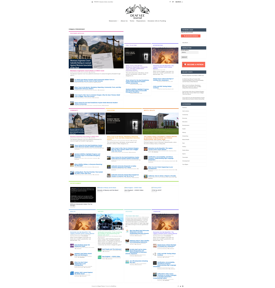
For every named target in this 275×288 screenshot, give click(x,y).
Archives (117, 250)
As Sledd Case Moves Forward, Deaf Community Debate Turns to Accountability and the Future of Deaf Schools (94, 80)
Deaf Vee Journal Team (163, 81)
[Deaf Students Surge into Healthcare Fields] (72, 245)
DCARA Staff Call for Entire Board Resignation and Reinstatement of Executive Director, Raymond (136, 251)
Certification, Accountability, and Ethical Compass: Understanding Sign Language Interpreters (160, 158)
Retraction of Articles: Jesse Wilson (106, 1)
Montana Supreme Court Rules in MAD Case (87, 71)
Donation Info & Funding (157, 21)
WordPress (113, 286)
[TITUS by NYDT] (164, 187)
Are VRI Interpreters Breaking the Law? (139, 261)
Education (95, 90)
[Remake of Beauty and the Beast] (110, 187)
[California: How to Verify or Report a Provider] (145, 176)
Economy (184, 118)
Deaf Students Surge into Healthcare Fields (82, 245)
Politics (184, 146)
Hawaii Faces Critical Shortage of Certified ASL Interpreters (163, 79)
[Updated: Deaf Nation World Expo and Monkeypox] (72, 254)
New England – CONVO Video (133, 190)
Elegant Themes (101, 286)
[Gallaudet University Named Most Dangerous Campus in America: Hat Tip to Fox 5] (109, 175)
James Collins (152, 177)
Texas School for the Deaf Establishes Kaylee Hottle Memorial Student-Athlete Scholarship (96, 103)
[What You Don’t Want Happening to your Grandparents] (145, 168)
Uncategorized (90, 82)
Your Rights (185, 164)
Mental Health (159, 140)
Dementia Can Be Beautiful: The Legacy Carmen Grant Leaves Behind (163, 67)
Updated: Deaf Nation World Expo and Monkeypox (83, 254)
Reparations (141, 21)
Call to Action (90, 90)
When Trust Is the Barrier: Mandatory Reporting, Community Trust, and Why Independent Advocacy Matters (97, 88)
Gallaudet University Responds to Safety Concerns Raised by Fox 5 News (123, 166)
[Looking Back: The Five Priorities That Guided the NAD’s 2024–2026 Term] (72, 173)
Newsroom (113, 21)
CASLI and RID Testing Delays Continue (162, 87)
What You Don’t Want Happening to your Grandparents (160, 167)
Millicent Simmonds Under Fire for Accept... (81, 204)
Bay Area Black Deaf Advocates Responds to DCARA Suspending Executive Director (139, 232)
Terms (132, 21)
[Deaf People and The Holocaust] (99, 250)
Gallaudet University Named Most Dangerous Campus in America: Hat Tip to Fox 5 (125, 175)
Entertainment (118, 257)
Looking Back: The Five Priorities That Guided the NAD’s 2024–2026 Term (88, 172)
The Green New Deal (132, 216)
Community (85, 72)
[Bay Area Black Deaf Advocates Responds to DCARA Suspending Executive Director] (127, 231)
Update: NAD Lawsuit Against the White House (83, 273)
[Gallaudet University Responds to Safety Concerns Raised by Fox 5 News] (109, 167)
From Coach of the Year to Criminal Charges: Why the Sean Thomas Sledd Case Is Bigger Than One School (97, 95)
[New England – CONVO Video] (137, 187)
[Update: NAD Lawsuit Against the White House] (72, 273)
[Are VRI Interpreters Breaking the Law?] (127, 261)
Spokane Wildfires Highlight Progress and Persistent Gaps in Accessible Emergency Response (137, 91)
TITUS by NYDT (156, 190)
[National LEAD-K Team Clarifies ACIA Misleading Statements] (127, 241)
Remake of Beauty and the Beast (107, 190)
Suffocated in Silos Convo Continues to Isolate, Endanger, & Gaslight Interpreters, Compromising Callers (165, 276)
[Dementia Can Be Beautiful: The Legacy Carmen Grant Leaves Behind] (165, 56)
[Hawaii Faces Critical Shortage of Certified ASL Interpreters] (155, 245)
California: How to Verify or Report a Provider (162, 176)
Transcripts (185, 157)
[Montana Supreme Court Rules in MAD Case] (96, 52)
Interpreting (171, 150)
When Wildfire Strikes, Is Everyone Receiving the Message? (88, 165)
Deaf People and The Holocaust (111, 249)
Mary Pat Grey (74, 72)
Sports (184, 153)
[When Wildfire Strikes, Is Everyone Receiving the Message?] (72, 165)
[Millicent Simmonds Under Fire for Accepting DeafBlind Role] (83, 194)
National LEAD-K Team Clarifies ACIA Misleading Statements (139, 241)
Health (167, 150)
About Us (124, 21)
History (120, 236)
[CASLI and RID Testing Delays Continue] (155, 254)
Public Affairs (185, 150)
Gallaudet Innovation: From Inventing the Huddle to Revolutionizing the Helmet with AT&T (110, 233)
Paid (183, 143)
